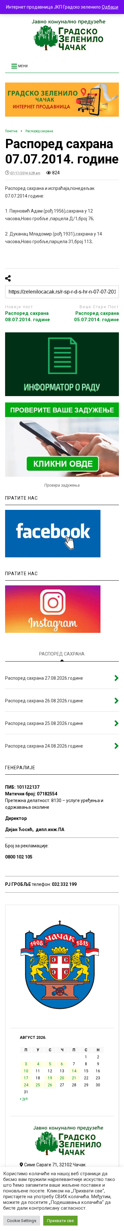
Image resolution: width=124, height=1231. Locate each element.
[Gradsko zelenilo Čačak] (62, 49)
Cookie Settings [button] (21, 1220)
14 (74, 1071)
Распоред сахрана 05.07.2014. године (96, 316)
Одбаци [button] (110, 7)
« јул (24, 1099)
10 (26, 1071)
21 (74, 1078)
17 (26, 1078)
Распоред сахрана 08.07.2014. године (27, 316)
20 (62, 1078)
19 (50, 1078)
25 (38, 1085)
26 (50, 1085)
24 (26, 1085)
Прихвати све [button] (60, 1220)
